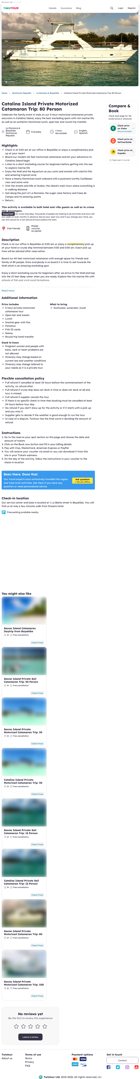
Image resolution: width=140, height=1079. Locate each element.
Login (120, 8)
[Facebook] (108, 1067)
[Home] (11, 8)
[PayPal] (83, 1064)
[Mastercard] (75, 1059)
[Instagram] (127, 1067)
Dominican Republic (21, 93)
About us (7, 1058)
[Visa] (83, 1059)
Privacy (29, 1062)
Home (4, 93)
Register (132, 8)
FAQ (27, 1065)
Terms (28, 1058)
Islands (52, 8)
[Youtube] (136, 1067)
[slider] (30, 1026)
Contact (122, 1060)
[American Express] (75, 1064)
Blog (78, 8)
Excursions (66, 8)
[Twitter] (118, 1067)
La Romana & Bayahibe (47, 93)
